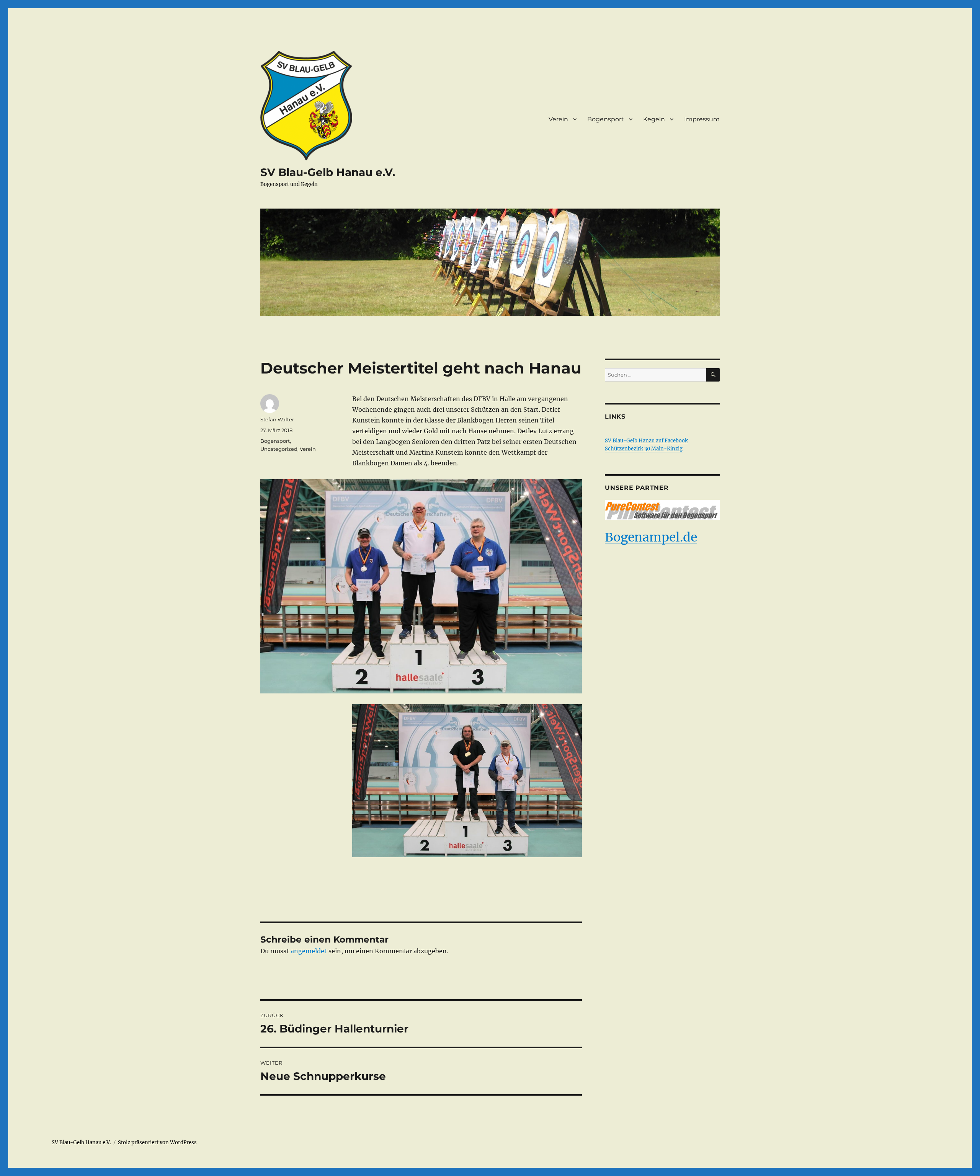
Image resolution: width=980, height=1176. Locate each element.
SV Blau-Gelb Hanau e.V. (327, 172)
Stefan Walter (277, 419)
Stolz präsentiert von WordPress (157, 1142)
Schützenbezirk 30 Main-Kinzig (644, 448)
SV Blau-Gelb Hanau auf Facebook (646, 440)
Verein (558, 119)
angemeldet (309, 951)
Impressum (702, 119)
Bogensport (605, 119)
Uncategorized (278, 449)
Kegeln (654, 119)
